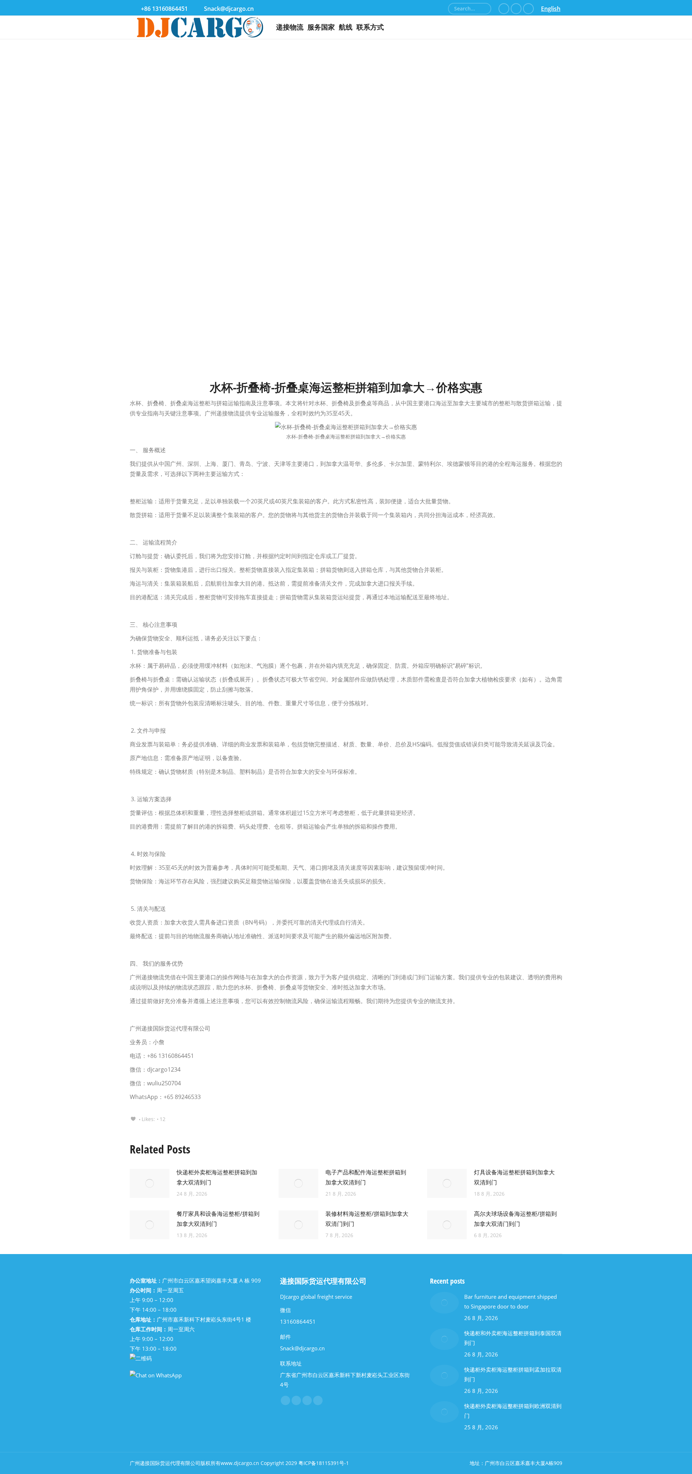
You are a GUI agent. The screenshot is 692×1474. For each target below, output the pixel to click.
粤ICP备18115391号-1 (323, 1463)
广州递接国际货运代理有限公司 (165, 1463)
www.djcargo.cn (240, 1463)
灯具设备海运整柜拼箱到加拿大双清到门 (514, 1177)
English (550, 9)
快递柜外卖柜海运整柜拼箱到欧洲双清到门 (513, 1410)
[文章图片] (149, 1183)
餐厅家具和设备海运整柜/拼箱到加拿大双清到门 (218, 1219)
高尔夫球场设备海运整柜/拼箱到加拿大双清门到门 (515, 1219)
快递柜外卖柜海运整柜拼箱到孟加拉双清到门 (513, 1374)
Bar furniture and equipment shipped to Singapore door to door (510, 1301)
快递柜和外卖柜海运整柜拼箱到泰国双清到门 (513, 1337)
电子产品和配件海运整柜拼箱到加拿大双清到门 (365, 1177)
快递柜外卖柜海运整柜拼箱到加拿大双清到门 (217, 1177)
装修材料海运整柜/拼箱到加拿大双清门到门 (366, 1219)
